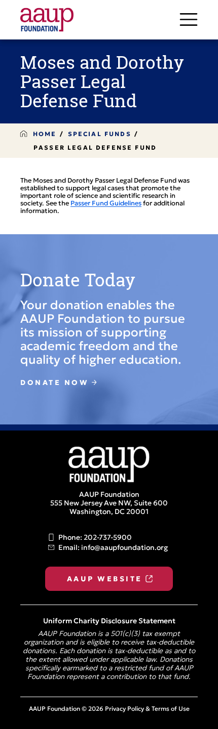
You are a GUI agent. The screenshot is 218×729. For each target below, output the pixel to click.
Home (45, 135)
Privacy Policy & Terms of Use (147, 709)
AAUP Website (104, 579)
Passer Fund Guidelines (105, 203)
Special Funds (99, 135)
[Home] (55, 20)
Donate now (54, 383)
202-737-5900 (108, 538)
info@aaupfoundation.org (124, 548)
